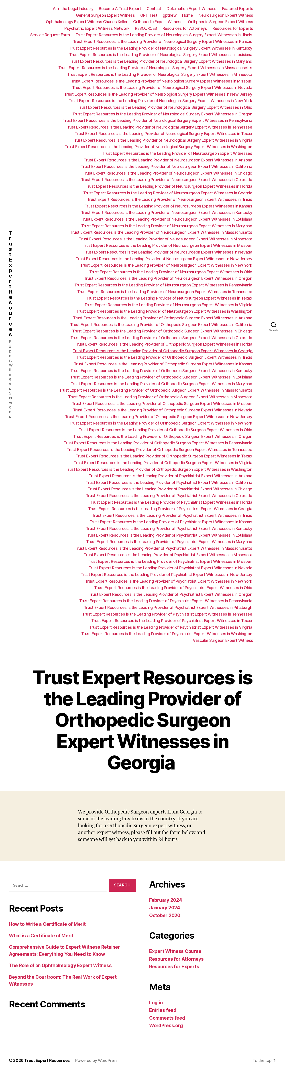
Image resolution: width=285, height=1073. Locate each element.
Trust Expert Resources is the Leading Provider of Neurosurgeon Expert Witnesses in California (167, 166)
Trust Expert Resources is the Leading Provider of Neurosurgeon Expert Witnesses (177, 153)
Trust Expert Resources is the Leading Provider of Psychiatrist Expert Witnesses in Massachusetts (164, 548)
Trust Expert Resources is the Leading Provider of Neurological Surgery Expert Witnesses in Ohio (165, 107)
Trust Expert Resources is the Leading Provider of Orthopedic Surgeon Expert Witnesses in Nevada (163, 410)
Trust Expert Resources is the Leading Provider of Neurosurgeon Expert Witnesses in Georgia (168, 193)
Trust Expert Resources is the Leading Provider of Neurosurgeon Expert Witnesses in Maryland (167, 225)
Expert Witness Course (175, 951)
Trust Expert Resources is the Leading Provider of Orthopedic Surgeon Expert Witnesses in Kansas (163, 364)
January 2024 (164, 907)
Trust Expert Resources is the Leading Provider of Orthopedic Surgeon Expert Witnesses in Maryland (162, 383)
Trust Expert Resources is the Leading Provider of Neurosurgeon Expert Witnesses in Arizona (168, 160)
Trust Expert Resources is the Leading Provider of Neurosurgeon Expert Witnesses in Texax (169, 298)
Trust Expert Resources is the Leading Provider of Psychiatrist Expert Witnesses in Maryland (169, 541)
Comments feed (167, 1018)
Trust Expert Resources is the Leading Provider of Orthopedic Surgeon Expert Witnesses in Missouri (162, 403)
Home (187, 15)
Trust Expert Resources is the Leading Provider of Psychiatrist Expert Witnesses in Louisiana (169, 535)
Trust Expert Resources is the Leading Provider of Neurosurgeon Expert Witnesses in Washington (164, 311)
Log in (156, 1002)
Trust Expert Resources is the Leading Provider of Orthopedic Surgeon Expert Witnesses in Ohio (166, 429)
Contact (154, 8)
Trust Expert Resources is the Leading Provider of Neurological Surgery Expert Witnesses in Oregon (162, 114)
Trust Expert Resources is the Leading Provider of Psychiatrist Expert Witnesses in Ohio (173, 587)
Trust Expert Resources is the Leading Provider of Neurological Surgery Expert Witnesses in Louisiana (161, 54)
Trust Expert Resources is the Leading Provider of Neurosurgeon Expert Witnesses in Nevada (168, 252)
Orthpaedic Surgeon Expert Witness (220, 21)
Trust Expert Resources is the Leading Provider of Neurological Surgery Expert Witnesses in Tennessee (159, 127)
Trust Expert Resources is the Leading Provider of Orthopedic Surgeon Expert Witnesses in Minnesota (160, 397)
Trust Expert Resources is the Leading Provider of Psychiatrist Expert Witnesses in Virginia (171, 627)
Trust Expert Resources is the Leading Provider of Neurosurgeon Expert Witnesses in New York (166, 265)
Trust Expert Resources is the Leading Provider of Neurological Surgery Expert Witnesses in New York (161, 100)
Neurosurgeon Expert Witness (225, 15)
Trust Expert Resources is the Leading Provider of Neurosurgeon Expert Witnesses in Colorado (167, 179)
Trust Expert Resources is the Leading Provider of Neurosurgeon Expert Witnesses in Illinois (170, 199)
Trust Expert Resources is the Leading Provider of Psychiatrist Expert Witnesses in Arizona (171, 475)
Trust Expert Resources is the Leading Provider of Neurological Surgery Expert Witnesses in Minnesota (160, 74)
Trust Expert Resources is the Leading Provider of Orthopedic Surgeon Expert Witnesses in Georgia (163, 350)
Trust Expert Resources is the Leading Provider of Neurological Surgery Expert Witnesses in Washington (159, 146)
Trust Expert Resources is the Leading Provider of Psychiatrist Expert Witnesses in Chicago (170, 489)
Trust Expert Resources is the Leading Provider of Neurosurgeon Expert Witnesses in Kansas (169, 206)
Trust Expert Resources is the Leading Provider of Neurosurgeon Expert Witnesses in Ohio (171, 272)
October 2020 (164, 915)
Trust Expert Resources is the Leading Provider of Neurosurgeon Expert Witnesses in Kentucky (167, 212)
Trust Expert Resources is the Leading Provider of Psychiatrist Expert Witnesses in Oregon (171, 594)
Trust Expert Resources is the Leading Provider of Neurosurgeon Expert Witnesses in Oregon (168, 278)
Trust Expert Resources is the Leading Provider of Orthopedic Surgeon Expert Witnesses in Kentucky (161, 370)
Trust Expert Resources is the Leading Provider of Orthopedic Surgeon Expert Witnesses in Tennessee (160, 449)
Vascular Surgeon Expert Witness (223, 640)
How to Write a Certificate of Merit (47, 924)
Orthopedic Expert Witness (158, 21)
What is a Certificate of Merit (41, 935)
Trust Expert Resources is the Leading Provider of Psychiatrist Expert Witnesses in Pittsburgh (168, 607)
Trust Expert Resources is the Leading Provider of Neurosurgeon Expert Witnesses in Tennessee (165, 291)
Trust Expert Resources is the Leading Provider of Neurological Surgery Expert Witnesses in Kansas (163, 41)
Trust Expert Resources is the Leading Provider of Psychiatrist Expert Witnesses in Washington (167, 633)
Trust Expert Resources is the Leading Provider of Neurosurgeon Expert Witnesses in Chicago (168, 173)
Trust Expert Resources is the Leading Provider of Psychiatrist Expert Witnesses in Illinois (172, 515)
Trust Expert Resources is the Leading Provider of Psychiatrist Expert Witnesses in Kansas (171, 521)
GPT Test (148, 15)
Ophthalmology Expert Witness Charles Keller (87, 21)
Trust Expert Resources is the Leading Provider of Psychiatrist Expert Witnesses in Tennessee (167, 614)
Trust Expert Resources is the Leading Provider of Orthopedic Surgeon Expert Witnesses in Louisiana (161, 377)
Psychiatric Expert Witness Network (96, 28)
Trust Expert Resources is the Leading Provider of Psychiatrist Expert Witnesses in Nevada (171, 568)
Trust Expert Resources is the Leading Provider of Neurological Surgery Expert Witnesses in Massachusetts (155, 67)
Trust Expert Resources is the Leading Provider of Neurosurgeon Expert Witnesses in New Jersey (164, 258)
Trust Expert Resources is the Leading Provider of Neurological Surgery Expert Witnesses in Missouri (162, 81)
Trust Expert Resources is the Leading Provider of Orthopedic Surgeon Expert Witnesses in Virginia (163, 462)
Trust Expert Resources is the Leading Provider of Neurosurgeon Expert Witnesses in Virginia (168, 304)
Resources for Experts (232, 28)
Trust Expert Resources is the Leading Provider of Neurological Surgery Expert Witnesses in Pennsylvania (158, 120)
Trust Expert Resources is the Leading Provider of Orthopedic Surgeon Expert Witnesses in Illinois (164, 357)
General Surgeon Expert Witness (105, 15)
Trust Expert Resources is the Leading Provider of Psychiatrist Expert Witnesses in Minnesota (168, 554)
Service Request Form (50, 34)
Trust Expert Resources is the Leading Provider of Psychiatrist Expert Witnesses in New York (169, 581)
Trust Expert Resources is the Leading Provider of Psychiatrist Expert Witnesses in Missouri (170, 561)
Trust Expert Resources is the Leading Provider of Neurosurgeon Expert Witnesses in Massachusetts (161, 232)
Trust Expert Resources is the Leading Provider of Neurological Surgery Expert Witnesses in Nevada (162, 87)
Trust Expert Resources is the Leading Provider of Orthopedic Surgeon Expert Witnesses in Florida (164, 344)
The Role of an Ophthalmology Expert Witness (60, 965)
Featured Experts (237, 8)
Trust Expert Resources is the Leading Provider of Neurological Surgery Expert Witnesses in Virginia (163, 140)
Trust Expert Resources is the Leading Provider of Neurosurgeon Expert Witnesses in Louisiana (167, 219)
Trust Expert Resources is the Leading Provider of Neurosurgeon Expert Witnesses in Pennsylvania (163, 285)
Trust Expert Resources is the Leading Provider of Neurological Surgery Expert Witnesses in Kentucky (161, 48)
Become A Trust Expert (120, 8)
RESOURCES (146, 28)
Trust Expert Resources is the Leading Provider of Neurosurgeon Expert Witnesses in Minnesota (166, 239)
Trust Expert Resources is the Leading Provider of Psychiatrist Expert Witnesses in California (169, 482)
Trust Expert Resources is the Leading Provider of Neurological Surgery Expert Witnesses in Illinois (164, 34)
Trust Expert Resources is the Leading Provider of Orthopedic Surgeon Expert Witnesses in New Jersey (159, 416)
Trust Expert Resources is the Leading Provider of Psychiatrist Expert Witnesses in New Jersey (167, 574)
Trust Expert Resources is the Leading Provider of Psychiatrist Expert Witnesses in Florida (171, 502)
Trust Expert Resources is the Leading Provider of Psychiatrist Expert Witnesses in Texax (172, 620)
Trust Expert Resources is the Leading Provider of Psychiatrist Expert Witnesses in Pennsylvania (166, 600)
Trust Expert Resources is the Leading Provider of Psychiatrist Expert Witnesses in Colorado (169, 495)
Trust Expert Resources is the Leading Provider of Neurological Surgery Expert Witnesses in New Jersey (158, 94)
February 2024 (165, 900)
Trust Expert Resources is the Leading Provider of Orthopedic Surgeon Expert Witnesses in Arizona (163, 318)
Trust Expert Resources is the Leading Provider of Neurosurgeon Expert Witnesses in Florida (169, 186)
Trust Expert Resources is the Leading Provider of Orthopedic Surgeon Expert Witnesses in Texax (164, 456)
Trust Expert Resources (10, 283)
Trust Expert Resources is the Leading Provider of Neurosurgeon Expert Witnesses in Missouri (168, 245)
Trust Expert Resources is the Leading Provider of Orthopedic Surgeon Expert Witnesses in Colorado (161, 337)
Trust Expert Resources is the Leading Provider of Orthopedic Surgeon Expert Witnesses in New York (161, 423)
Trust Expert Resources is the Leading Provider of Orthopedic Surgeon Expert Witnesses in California (161, 324)
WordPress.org (166, 1025)
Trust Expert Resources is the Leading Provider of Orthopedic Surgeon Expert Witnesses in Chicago (162, 331)
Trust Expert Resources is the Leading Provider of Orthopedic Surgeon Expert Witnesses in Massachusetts (156, 390)
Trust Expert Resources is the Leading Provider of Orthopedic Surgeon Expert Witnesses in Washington (159, 469)
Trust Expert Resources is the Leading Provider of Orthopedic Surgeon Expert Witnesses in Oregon (163, 436)
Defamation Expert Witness (191, 8)
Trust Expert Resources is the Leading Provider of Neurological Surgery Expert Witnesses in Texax (164, 133)
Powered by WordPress (96, 1060)
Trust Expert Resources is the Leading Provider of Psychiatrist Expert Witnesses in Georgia (170, 508)
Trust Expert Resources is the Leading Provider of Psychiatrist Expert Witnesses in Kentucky (169, 528)
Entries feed (163, 1010)
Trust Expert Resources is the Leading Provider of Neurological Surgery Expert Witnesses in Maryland (161, 61)
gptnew (170, 15)
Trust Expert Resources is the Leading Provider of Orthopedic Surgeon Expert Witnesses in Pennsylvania (158, 443)
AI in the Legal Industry (73, 8)
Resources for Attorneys (185, 28)
